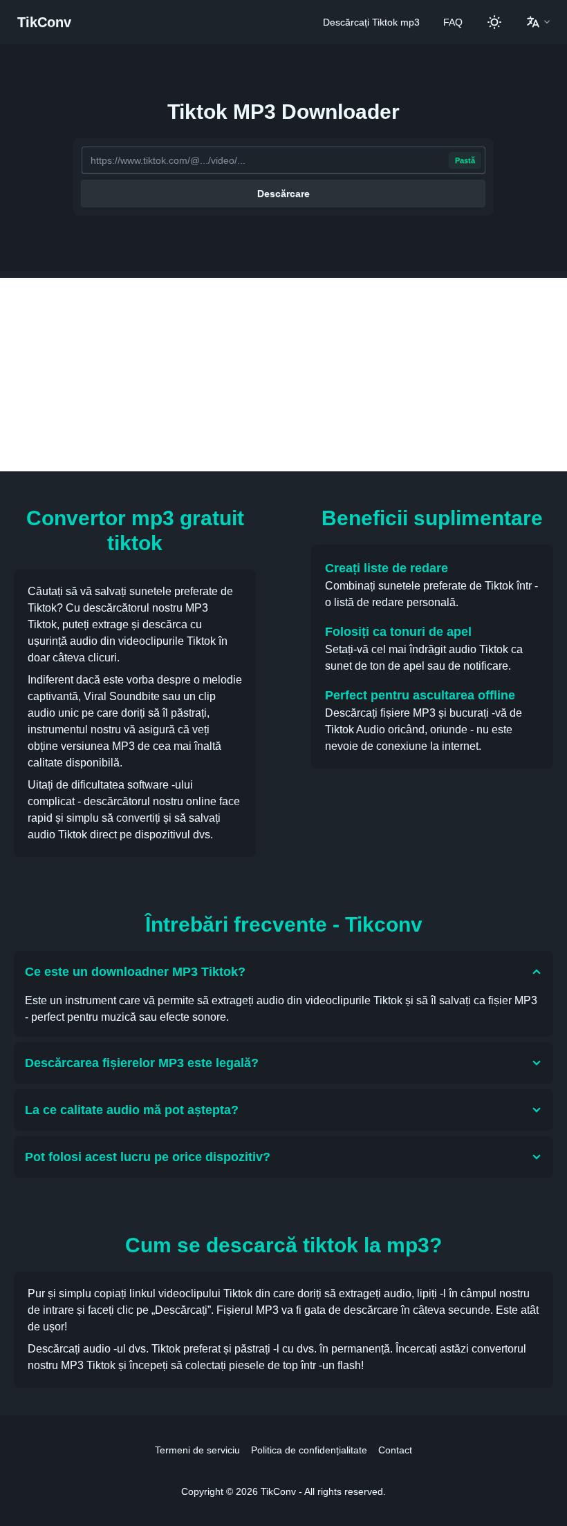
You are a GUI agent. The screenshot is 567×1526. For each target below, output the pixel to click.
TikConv (44, 22)
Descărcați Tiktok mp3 (371, 22)
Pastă (465, 160)
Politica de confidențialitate (309, 1450)
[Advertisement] (283, 374)
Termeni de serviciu (197, 1450)
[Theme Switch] (494, 22)
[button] (537, 22)
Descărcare (283, 193)
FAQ (453, 22)
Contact (395, 1450)
